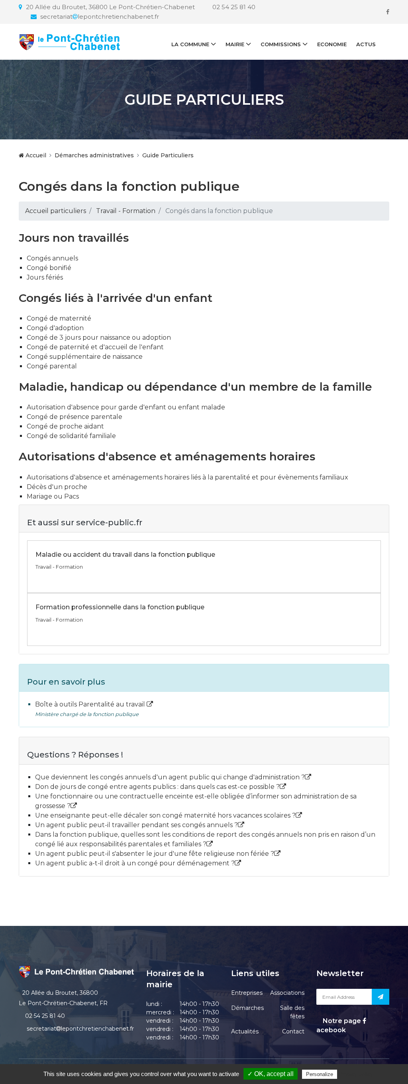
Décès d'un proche (57, 487)
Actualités (245, 1031)
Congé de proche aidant (65, 426)
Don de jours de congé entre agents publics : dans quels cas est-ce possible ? (157, 786)
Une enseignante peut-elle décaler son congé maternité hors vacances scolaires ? (165, 815)
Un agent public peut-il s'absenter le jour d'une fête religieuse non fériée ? (154, 853)
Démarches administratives (94, 155)
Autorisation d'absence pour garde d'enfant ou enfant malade (126, 407)
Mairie (235, 44)
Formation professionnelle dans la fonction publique (119, 607)
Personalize (319, 1074)
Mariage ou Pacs (53, 496)
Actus (366, 44)
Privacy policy (356, 1074)
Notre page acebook (339, 1025)
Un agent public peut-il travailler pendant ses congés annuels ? (136, 825)
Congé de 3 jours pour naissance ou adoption (99, 337)
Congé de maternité (59, 318)
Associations (287, 992)
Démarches (247, 1008)
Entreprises (247, 992)
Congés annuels (52, 258)
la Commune (190, 44)
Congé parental (52, 366)
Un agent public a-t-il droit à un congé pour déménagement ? (135, 863)
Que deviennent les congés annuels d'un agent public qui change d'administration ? (170, 777)
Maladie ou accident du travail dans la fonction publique (125, 554)
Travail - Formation (125, 211)
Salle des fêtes (292, 1012)
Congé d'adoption (55, 328)
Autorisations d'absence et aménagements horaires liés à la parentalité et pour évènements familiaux (187, 477)
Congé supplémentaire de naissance (85, 356)
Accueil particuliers (55, 211)
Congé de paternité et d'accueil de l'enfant (95, 347)
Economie (332, 44)
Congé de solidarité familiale (71, 436)
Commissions (281, 44)
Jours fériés (45, 277)
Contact (293, 1031)
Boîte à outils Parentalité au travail (91, 704)
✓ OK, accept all (270, 1073)
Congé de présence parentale (74, 417)
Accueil (35, 155)
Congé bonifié (49, 268)
